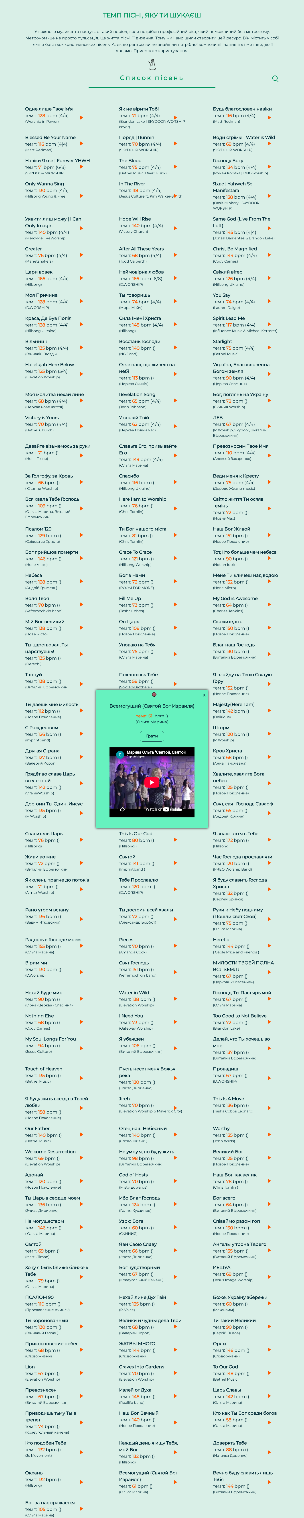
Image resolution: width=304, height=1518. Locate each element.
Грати (152, 736)
